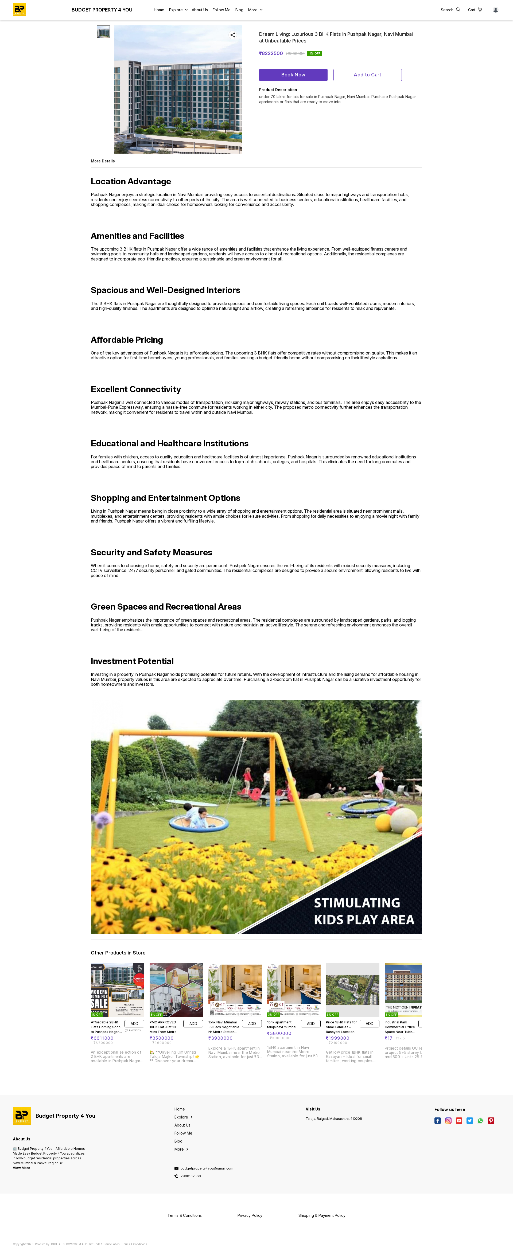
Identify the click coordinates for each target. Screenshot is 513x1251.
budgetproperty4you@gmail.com (207, 1168)
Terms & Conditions (134, 1244)
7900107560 (191, 1176)
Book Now (293, 74)
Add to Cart (367, 74)
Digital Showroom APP (69, 1244)
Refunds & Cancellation (104, 1244)
